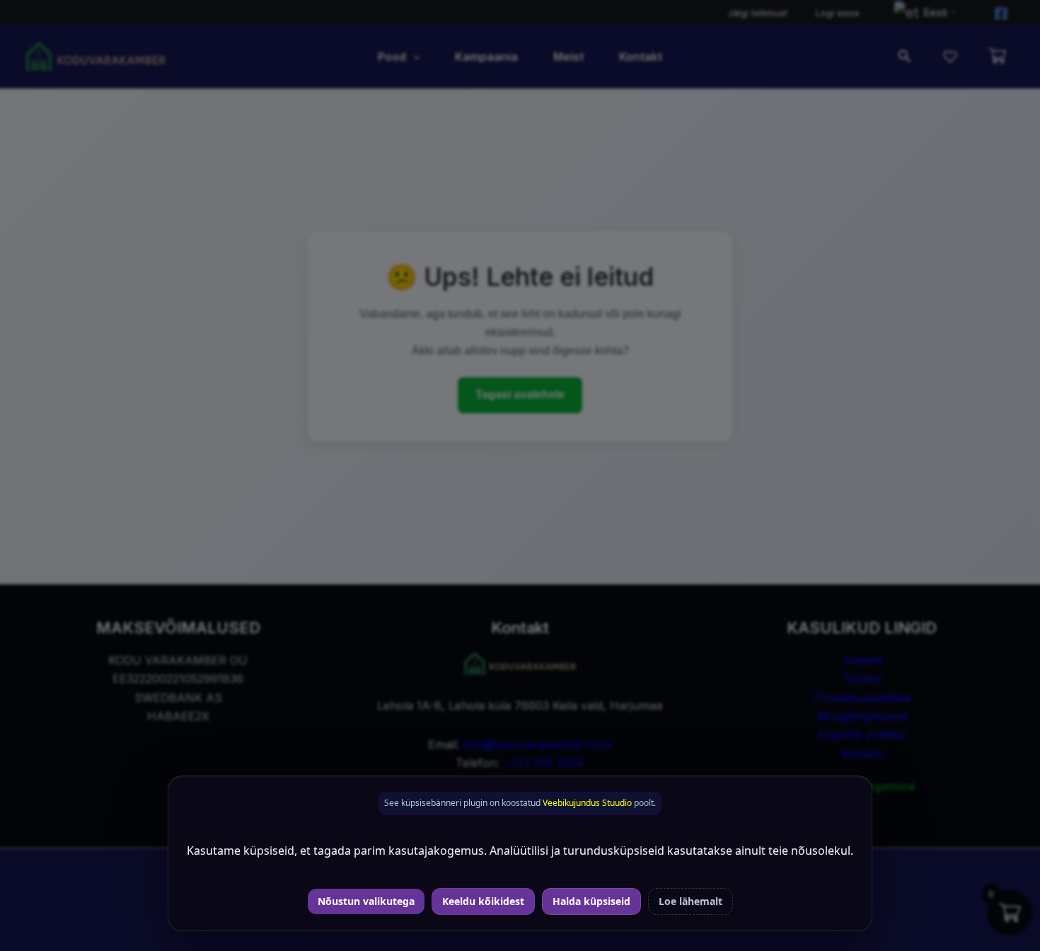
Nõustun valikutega (366, 901)
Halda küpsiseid (591, 901)
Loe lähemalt (690, 901)
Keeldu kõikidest (483, 901)
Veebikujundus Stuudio (587, 803)
